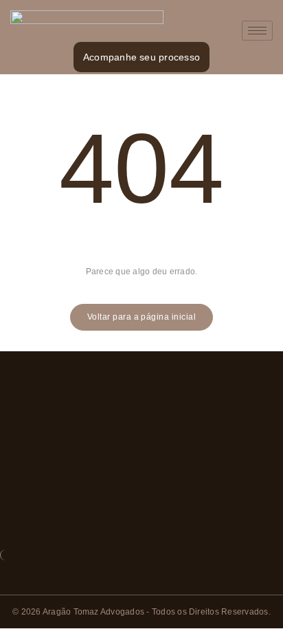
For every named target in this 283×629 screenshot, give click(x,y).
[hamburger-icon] (257, 31)
